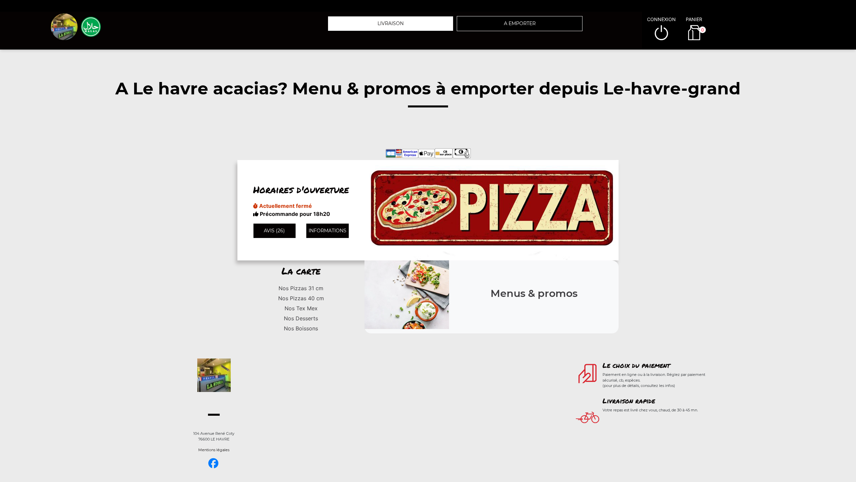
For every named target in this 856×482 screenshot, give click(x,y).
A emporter (520, 23)
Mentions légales (213, 450)
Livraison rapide (629, 400)
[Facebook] (213, 463)
